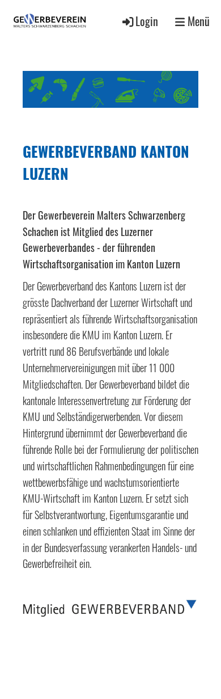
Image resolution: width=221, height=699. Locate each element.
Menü (197, 21)
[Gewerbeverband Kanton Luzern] (110, 612)
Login (146, 21)
